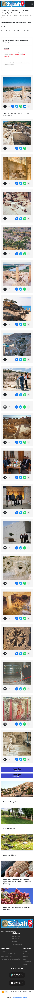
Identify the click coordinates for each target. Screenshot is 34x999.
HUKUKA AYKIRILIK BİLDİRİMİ (10, 959)
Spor (24, 959)
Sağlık (25, 964)
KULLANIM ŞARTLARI (8, 954)
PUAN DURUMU (17, 944)
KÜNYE (3, 951)
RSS (5, 991)
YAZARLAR (15, 941)
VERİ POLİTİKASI (6, 956)
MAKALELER (16, 936)
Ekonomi (26, 954)
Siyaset (25, 956)
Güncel (25, 951)
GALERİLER (15, 939)
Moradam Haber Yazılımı (19, 998)
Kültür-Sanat (27, 962)
